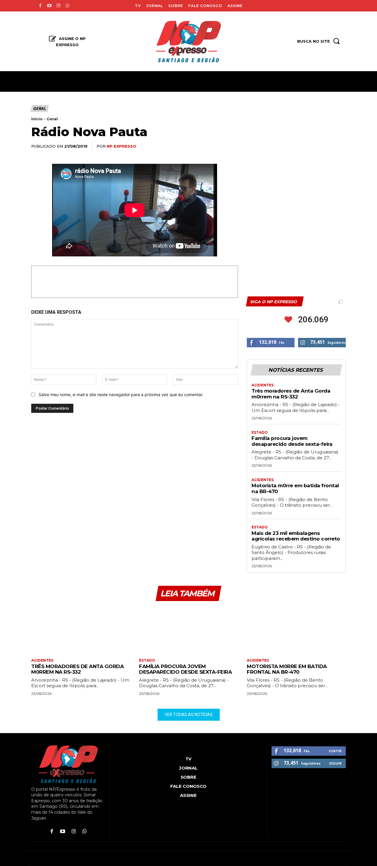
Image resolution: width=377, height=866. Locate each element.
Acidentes (263, 385)
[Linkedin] (312, 146)
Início (37, 118)
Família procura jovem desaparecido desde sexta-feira (292, 441)
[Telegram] (326, 146)
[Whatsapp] (68, 6)
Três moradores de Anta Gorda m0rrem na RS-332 (291, 394)
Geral (39, 108)
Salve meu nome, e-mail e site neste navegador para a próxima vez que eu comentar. (121, 394)
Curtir (335, 751)
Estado (260, 433)
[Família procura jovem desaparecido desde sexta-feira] (188, 630)
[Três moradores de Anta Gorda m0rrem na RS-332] (80, 630)
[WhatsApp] (299, 146)
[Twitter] (285, 146)
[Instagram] (58, 6)
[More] (339, 146)
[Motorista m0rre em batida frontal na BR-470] (296, 630)
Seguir (335, 763)
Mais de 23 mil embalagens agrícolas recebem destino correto (296, 536)
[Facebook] (40, 6)
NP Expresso (121, 146)
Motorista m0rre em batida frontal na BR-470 (287, 669)
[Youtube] (49, 6)
